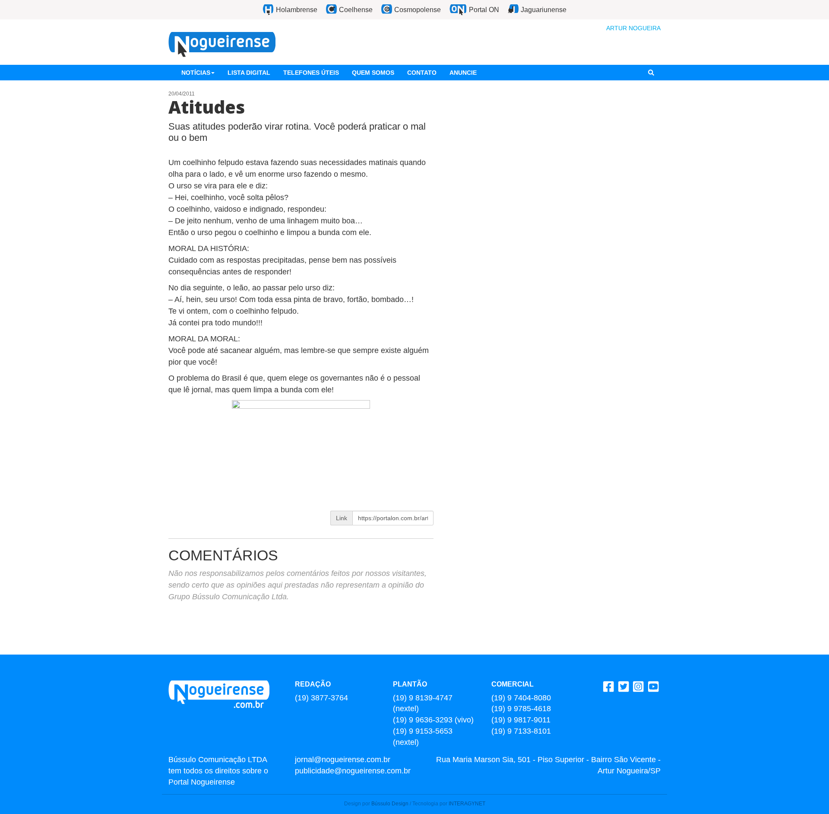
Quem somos (373, 72)
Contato (422, 72)
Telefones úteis (311, 72)
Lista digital (249, 72)
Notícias (195, 72)
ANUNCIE (463, 72)
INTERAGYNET (467, 804)
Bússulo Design (389, 804)
